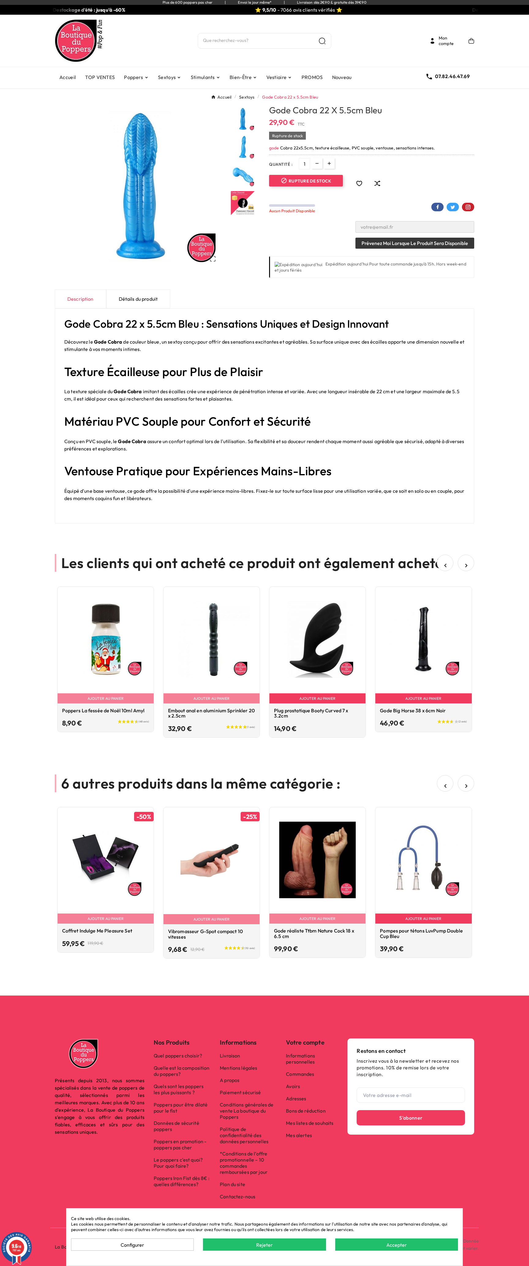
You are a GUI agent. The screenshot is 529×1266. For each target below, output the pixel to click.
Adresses (296, 1098)
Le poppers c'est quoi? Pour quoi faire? (178, 1163)
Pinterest (468, 207)
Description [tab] (80, 299)
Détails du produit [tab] (138, 299)
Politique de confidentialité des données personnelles (244, 1135)
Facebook (437, 207)
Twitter (453, 207)
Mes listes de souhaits (309, 1123)
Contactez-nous (237, 1196)
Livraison (230, 1056)
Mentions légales (238, 1068)
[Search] (322, 41)
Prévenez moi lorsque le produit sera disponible (415, 243)
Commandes (300, 1074)
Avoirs (293, 1086)
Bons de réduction (305, 1111)
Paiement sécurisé (240, 1092)
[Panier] (471, 41)
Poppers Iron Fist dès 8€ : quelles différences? (182, 1181)
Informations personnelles (300, 1059)
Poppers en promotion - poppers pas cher (180, 1144)
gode (274, 148)
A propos (229, 1080)
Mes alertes (299, 1135)
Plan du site (232, 1184)
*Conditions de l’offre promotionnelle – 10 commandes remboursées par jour (244, 1163)
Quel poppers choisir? (178, 1056)
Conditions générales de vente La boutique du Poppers (246, 1111)
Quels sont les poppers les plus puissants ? (179, 1089)
